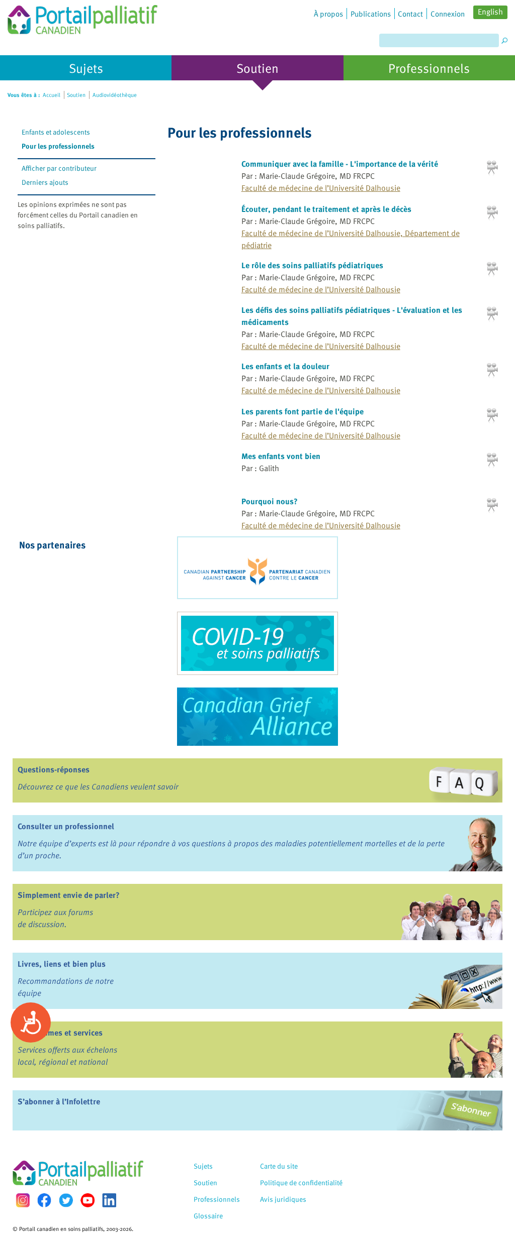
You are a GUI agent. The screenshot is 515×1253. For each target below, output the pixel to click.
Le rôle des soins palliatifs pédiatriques (312, 265)
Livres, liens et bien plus (62, 964)
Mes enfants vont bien (280, 456)
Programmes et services (60, 1033)
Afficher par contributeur (59, 168)
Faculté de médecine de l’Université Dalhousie (320, 188)
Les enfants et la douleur (285, 366)
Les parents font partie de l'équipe (302, 411)
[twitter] (66, 1200)
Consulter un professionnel (66, 826)
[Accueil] (82, 17)
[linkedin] (109, 1200)
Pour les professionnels (58, 146)
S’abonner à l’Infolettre (59, 1101)
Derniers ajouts (45, 182)
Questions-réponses (54, 769)
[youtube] (87, 1200)
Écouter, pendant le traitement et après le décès (326, 209)
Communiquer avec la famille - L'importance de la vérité (339, 164)
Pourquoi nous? (269, 501)
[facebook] (44, 1200)
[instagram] (23, 1200)
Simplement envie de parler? (69, 895)
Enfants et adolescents (56, 132)
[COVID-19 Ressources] (257, 643)
